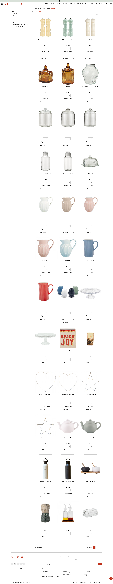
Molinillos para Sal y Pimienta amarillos (45, 39)
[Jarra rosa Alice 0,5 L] (99, 198)
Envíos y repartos (86, 571)
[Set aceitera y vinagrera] (77, 506)
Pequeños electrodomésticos (20, 22)
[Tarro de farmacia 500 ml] (77, 154)
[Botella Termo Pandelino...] (77, 462)
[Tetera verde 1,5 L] (99, 419)
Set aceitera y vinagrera (68, 524)
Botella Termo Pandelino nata (45, 481)
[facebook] (11, 563)
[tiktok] (23, 563)
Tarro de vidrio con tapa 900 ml (90, 129)
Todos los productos (67, 572)
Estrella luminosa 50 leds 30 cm (45, 437)
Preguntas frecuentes (87, 572)
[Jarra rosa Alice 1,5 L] (54, 241)
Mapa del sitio (86, 575)
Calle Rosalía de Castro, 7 (68, 574)
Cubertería (15, 13)
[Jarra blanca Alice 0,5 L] (54, 198)
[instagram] (17, 563)
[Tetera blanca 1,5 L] (77, 419)
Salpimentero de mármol (45, 524)
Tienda (47, 4)
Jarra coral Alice (46, 303)
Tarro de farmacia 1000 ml (45, 173)
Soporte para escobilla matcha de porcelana (68, 303)
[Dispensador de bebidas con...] (99, 67)
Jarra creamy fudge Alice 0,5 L (68, 216)
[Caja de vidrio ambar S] (54, 67)
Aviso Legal (100, 582)
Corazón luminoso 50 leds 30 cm (68, 394)
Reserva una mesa (56, 4)
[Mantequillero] (99, 154)
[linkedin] (20, 563)
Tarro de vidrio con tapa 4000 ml (68, 129)
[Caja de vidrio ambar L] (77, 67)
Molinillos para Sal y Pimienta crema (90, 39)
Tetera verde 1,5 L (90, 437)
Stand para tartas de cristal (90, 303)
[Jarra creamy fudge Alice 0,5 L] (77, 198)
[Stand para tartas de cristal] (99, 285)
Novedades (65, 571)
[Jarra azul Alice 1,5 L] (77, 241)
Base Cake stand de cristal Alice (45, 350)
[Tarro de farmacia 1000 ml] (54, 154)
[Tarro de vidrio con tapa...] (54, 111)
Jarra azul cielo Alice (90, 260)
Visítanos (65, 4)
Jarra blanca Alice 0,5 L (45, 216)
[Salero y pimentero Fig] (99, 462)
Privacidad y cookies (93, 582)
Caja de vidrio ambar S (45, 86)
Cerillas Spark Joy (68, 350)
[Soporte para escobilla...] (77, 285)
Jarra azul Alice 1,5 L (68, 260)
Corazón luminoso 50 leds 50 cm (45, 394)
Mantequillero (90, 173)
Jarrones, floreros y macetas (20, 24)
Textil (13, 15)
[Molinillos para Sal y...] (54, 21)
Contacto (85, 574)
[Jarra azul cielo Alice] (99, 241)
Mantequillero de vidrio (90, 524)
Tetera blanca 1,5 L (67, 437)
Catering (72, 4)
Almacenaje (15, 20)
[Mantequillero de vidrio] (99, 506)
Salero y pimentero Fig (90, 481)
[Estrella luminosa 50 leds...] (99, 375)
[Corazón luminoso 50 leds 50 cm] (54, 375)
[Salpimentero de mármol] (54, 506)
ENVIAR (100, 564)
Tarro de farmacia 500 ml (68, 173)
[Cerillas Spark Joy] (77, 332)
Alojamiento (94, 4)
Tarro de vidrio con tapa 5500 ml (45, 129)
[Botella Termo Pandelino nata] (54, 462)
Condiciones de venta (83, 582)
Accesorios (15, 18)
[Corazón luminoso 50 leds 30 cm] (77, 375)
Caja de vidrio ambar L (68, 86)
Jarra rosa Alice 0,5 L (90, 216)
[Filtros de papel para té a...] (99, 332)
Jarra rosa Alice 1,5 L (46, 260)
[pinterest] (14, 563)
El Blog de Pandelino (67, 575)
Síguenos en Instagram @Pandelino (18, 568)
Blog (100, 4)
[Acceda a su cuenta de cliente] (106, 4)
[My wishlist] (109, 4)
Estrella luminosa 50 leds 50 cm (90, 394)
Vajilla (13, 11)
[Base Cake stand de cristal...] (54, 332)
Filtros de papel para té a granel (90, 350)
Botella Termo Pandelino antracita (68, 481)
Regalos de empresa (82, 4)
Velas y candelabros (17, 26)
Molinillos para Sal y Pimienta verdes (68, 39)
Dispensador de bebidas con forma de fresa (90, 86)
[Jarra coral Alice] (54, 285)
